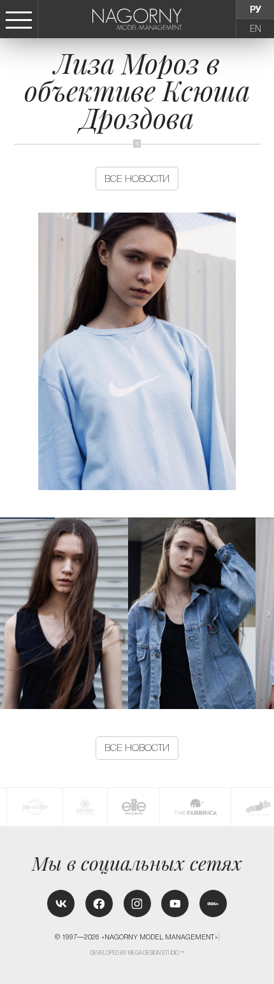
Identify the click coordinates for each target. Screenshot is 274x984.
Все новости (137, 178)
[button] (268, 613)
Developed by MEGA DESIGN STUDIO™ (137, 953)
